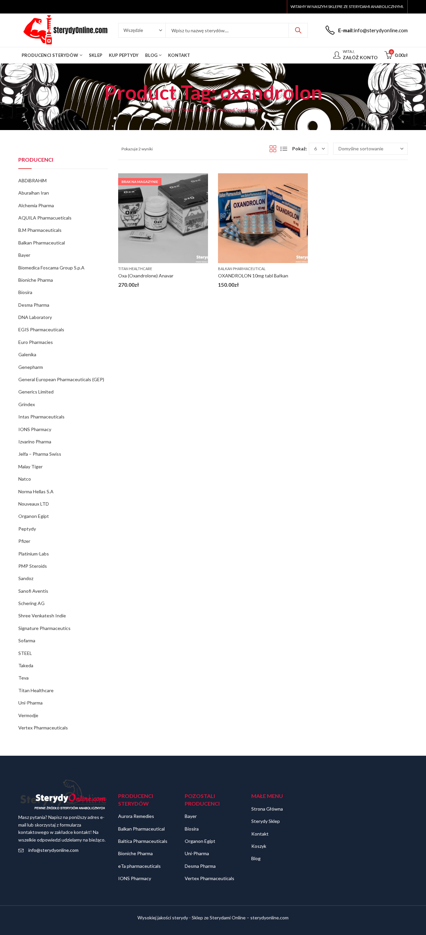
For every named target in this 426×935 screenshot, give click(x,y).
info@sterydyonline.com (53, 850)
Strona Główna (267, 809)
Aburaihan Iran (33, 193)
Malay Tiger (30, 466)
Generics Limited (36, 391)
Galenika (27, 354)
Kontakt (260, 834)
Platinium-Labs (33, 553)
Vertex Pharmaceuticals (43, 727)
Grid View (273, 148)
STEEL (25, 653)
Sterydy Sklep (265, 821)
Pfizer (24, 541)
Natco (24, 479)
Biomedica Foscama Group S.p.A (51, 267)
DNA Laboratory (35, 317)
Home (170, 109)
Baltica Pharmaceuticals (142, 841)
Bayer (24, 255)
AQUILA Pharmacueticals (45, 218)
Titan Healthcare (135, 268)
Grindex (26, 404)
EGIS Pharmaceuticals (41, 329)
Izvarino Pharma (34, 441)
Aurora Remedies (136, 816)
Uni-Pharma (30, 702)
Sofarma (26, 640)
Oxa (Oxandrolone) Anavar (145, 275)
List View (284, 148)
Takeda (25, 665)
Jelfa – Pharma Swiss (39, 454)
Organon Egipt (33, 516)
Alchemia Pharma (36, 205)
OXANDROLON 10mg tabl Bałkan (253, 275)
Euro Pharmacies (35, 342)
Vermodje (28, 715)
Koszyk (258, 846)
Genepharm (30, 367)
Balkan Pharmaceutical (242, 268)
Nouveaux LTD (33, 504)
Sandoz (25, 578)
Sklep (188, 109)
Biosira (25, 292)
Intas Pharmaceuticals (41, 416)
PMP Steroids (32, 566)
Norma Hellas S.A (36, 491)
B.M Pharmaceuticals (40, 230)
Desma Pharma (33, 305)
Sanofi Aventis (33, 591)
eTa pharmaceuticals (139, 866)
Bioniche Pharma (35, 280)
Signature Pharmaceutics (44, 628)
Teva (23, 678)
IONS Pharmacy (34, 429)
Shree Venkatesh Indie (42, 615)
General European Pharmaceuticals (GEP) (61, 379)
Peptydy (27, 529)
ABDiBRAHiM (32, 180)
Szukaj (298, 30)
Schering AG (31, 603)
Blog (256, 858)
